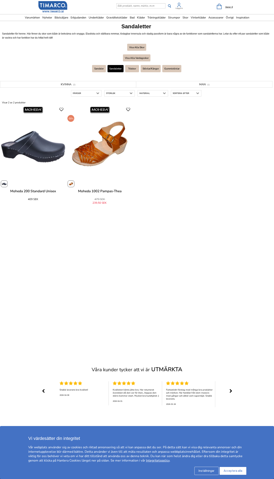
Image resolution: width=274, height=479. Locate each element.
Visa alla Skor (136, 47)
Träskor (132, 68)
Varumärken (32, 17)
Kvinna (68, 84)
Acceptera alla (233, 470)
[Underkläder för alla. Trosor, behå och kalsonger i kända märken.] (53, 7)
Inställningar (206, 470)
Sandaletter (115, 68)
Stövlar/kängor (151, 68)
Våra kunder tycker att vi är (137, 369)
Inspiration (242, 17)
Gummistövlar (172, 68)
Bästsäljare (61, 17)
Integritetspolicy (157, 460)
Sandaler (99, 68)
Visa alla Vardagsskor (137, 58)
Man (204, 84)
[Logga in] (179, 6)
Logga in (179, 8)
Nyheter (47, 17)
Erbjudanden (78, 17)
